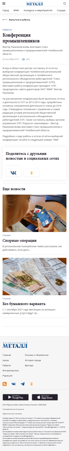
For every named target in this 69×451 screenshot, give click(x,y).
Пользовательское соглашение (13, 409)
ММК (16, 10)
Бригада (29, 365)
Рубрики (7, 365)
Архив (6, 360)
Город (5, 10)
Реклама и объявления (37, 355)
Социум (61, 10)
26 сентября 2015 (11, 59)
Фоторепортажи (11, 370)
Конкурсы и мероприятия (38, 10)
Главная (7, 355)
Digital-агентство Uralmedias (12, 414)
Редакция (7, 375)
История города (33, 360)
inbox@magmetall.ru (51, 427)
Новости (7, 29)
